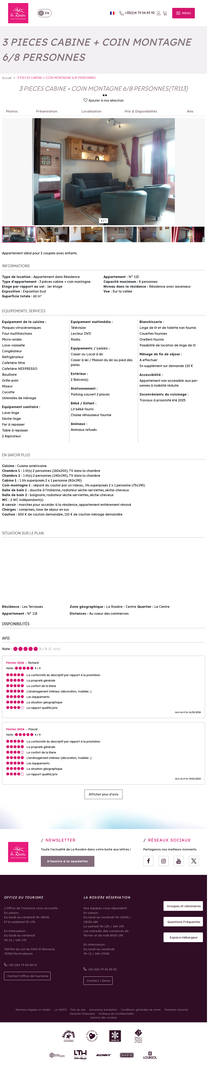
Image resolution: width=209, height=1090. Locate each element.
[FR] (112, 13)
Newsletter (60, 840)
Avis (190, 111)
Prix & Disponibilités (141, 111)
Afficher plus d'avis (103, 794)
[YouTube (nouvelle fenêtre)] (179, 861)
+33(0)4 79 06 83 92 (140, 13)
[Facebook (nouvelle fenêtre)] (148, 861)
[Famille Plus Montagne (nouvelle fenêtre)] (68, 1036)
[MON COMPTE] (159, 13)
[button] (165, 13)
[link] (42, 13)
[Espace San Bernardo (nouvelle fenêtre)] (57, 1055)
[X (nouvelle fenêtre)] (194, 861)
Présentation (46, 111)
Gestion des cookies (103, 1017)
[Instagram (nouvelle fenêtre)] (163, 861)
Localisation (91, 111)
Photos (12, 111)
